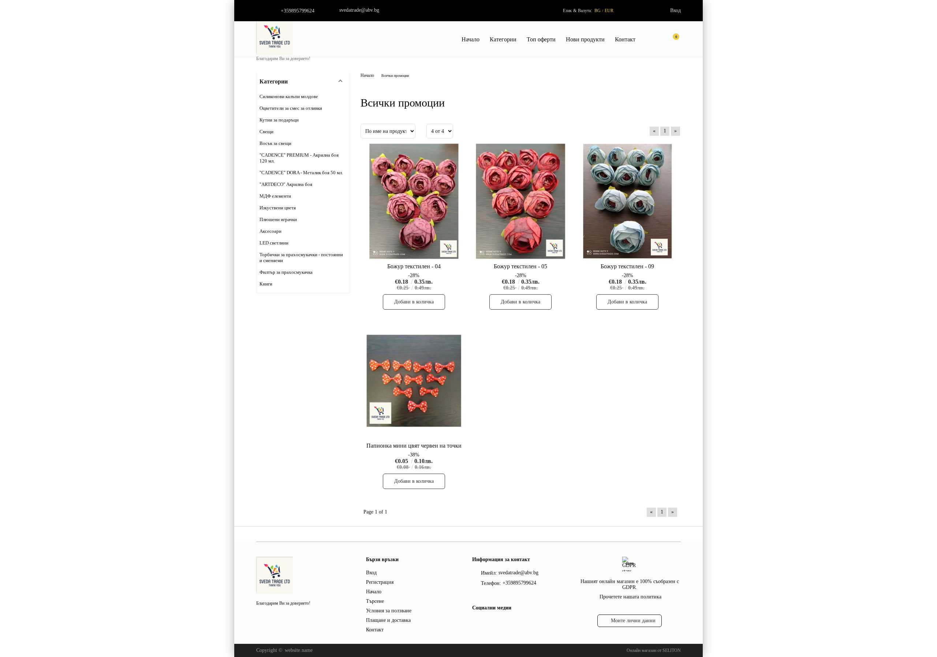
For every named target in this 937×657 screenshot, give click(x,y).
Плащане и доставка (388, 620)
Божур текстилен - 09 (627, 266)
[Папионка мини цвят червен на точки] (414, 380)
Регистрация (379, 582)
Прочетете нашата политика (630, 597)
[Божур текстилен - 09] (627, 201)
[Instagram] (489, 622)
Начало (470, 39)
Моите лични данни (633, 620)
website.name (299, 650)
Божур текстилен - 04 (414, 266)
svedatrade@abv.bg (359, 10)
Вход (675, 10)
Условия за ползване (388, 610)
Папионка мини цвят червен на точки (414, 446)
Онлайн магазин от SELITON (654, 650)
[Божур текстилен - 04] (414, 201)
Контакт (625, 39)
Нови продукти (585, 39)
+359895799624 (297, 11)
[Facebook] (476, 622)
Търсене (375, 601)
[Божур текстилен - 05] (521, 201)
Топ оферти (541, 39)
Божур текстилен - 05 (520, 266)
